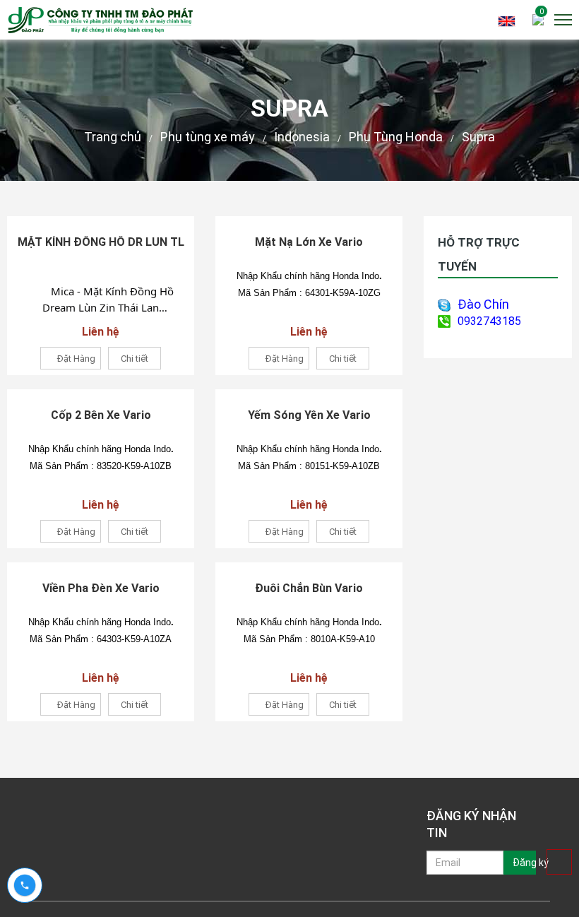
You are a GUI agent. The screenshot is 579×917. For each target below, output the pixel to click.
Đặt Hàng (76, 358)
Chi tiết (134, 358)
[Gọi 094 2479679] (25, 886)
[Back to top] (559, 862)
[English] (506, 20)
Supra (478, 136)
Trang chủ (112, 136)
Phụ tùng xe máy (207, 136)
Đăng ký (524, 862)
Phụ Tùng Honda (396, 136)
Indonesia (302, 136)
